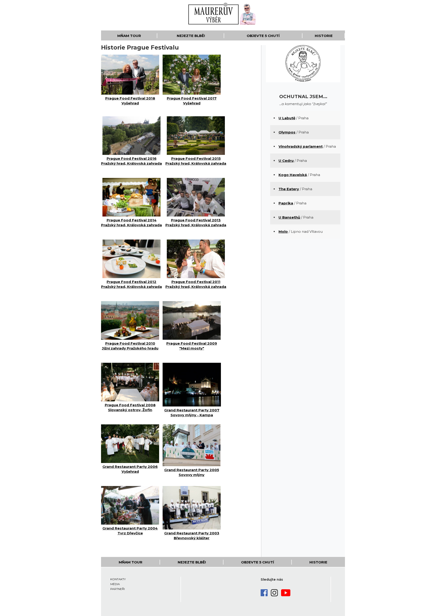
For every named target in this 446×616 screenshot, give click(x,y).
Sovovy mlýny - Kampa (191, 412)
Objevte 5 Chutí (263, 35)
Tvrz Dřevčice (130, 530)
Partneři (117, 589)
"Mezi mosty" (191, 345)
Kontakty (118, 579)
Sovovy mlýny (191, 472)
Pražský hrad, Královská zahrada (131, 161)
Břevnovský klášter (191, 535)
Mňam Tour (129, 35)
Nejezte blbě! (191, 35)
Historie (324, 35)
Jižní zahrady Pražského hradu (130, 345)
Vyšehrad (130, 100)
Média (115, 584)
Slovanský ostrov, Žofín (130, 407)
